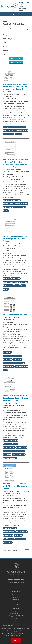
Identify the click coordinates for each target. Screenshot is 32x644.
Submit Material (16, 599)
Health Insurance (8, 130)
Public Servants (8, 535)
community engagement (10, 440)
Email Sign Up (16, 595)
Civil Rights (6, 127)
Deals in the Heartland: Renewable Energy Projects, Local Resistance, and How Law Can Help (15, 398)
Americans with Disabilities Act (12, 356)
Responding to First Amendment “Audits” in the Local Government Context (15, 485)
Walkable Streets (8, 366)
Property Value (7, 451)
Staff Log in (16, 604)
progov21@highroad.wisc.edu (18, 620)
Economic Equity (8, 203)
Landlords (6, 200)
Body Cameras (7, 542)
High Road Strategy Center (16, 582)
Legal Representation (21, 130)
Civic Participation (19, 451)
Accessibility (7, 352)
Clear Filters (16, 62)
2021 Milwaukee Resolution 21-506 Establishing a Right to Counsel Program (15, 238)
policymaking (18, 535)
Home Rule (18, 134)
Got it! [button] (16, 640)
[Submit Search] (27, 28)
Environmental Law (9, 447)
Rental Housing (15, 200)
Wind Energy (7, 454)
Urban (5, 370)
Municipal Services (8, 531)
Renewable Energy (21, 447)
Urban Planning (7, 363)
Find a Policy (16, 597)
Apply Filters (16, 58)
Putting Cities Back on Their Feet (15, 315)
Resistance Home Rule (10, 458)
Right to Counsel (8, 207)
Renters (17, 207)
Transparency (7, 528)
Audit (14, 528)
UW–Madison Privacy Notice (11, 635)
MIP (16, 585)
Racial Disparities (8, 134)
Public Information (21, 531)
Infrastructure (7, 359)
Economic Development (10, 443)
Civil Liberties (22, 538)
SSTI (16, 587)
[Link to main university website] (16, 575)
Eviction (5, 210)
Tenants (23, 207)
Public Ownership (19, 363)
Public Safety (17, 359)
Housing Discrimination (18, 127)
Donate (16, 602)
